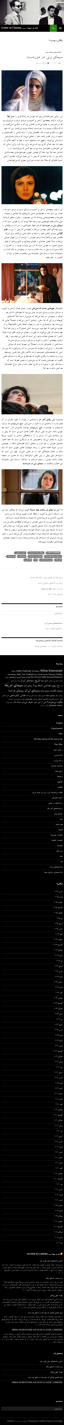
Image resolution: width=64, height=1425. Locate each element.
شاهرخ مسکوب (41, 696)
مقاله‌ (61, 857)
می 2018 (59, 1243)
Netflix (44, 677)
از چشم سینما (58, 750)
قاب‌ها (60, 830)
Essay (13, 671)
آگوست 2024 (58, 945)
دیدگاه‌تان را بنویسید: (41, 63)
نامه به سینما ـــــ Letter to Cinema (19, 28)
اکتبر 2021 (59, 1105)
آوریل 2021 (59, 1137)
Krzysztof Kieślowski (55, 677)
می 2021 (59, 1131)
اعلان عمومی (58, 755)
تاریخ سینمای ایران (30, 681)
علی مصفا (58, 560)
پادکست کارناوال (57, 766)
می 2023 (59, 1020)
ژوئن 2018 (59, 1238)
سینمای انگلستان (56, 691)
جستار (12, 681)
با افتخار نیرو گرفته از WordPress (17, 1421)
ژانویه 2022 (59, 1089)
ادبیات (6, 677)
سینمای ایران (22, 556)
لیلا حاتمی (28, 560)
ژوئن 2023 (59, 1014)
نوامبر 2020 (59, 1163)
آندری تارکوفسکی (15, 677)
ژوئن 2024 (59, 956)
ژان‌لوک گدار (17, 702)
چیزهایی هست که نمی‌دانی (36, 553)
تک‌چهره (60, 782)
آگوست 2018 (58, 1227)
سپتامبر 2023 (58, 998)
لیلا (36, 560)
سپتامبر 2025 (58, 902)
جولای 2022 (58, 1057)
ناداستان (10, 699)
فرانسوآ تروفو (42, 699)
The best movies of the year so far (48, 740)
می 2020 (59, 1184)
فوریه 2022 (59, 1083)
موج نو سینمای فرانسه (19, 699)
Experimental (57, 729)
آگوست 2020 (58, 1179)
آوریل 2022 (59, 1073)
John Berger (12, 675)
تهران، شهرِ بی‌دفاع (56, 1296)
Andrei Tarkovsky (23, 671)
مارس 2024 (59, 972)
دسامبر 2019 (58, 1206)
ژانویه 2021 (59, 1152)
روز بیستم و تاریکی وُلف (54, 1278)
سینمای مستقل (59, 696)
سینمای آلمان (28, 686)
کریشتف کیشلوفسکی (56, 705)
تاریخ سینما (44, 681)
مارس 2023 (59, 1030)
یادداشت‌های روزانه (56, 867)
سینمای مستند (50, 696)
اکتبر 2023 (59, 993)
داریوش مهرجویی (20, 553)
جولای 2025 (58, 913)
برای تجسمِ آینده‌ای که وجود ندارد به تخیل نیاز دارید (45, 1313)
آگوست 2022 (58, 1051)
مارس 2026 (59, 892)
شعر (36, 696)
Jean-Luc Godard (25, 675)
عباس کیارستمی (17, 695)
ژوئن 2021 (59, 1126)
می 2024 (59, 961)
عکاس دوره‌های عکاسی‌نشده (55, 699)
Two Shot (58, 745)
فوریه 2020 (59, 1195)
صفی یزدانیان (11, 556)
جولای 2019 (58, 1216)
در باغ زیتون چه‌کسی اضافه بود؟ (48, 685)
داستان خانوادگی (57, 798)
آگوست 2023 (58, 1004)
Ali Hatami (35, 671)
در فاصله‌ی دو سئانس (55, 803)
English (59, 724)
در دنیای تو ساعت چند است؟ (53, 556)
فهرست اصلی (60, 28)
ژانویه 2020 (59, 1200)
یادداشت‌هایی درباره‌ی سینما (53, 52)
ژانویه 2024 (59, 977)
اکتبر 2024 (59, 934)
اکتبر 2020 (59, 1168)
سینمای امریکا (14, 686)
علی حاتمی (5, 696)
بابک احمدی (59, 681)
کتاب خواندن (9, 702)
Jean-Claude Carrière (41, 675)
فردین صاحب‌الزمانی (46, 560)
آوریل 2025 (59, 924)
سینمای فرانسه (16, 691)
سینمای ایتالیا (45, 691)
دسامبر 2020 (58, 1158)
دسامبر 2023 (58, 982)
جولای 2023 (58, 1009)
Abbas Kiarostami (51, 671)
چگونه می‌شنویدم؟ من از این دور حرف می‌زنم (42, 702)
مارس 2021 (59, 1142)
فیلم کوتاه (34, 699)
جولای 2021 (58, 1121)
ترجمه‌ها (60, 777)
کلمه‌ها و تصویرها (57, 835)
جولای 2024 (58, 950)
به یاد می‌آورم (58, 761)
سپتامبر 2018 (58, 1222)
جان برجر (17, 681)
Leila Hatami (53, 553)
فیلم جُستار (59, 825)
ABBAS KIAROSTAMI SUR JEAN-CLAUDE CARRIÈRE (37, 1330)
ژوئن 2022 (59, 1062)
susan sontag (26, 677)
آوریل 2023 (59, 1025)
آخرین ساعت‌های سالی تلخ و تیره (51, 1261)
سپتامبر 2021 (58, 1110)
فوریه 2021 (59, 1147)
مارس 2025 (59, 929)
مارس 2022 (59, 1078)
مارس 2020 (59, 1190)
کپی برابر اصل (44, 705)
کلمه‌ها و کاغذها (57, 841)
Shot (61, 734)
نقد (62, 862)
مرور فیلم (59, 851)
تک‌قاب (60, 787)
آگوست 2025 (58, 908)
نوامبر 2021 (59, 1099)
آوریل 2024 (59, 966)
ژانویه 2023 (59, 1041)
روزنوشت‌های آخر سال (55, 809)
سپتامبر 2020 (58, 1174)
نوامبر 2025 (59, 897)
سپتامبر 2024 (58, 940)
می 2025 (59, 918)
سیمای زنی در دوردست (44, 57)
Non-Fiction (36, 677)
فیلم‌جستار (28, 699)
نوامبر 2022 (59, 1046)
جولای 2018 (58, 1232)
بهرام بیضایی (52, 681)
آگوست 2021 (58, 1115)
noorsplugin (58, 1421)
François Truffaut (56, 675)
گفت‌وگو (60, 846)
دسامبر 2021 (58, 1094)
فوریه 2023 (59, 1035)
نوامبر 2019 (59, 1211)
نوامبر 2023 (59, 988)
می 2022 (59, 1067)
